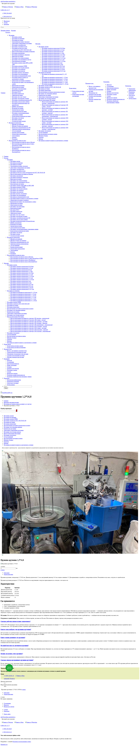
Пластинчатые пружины (19, 61)
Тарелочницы (16, 135)
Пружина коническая (18, 93)
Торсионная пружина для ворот (21, 42)
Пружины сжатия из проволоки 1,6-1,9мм (53, 54)
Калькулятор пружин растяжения (78, 95)
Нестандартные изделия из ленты (48, 134)
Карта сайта (7, 714)
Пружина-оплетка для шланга (20, 72)
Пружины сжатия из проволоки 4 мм (52, 63)
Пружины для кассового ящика (20, 101)
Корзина (13, 30)
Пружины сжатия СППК (45, 85)
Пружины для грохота (45, 131)
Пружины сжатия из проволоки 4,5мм (52, 64)
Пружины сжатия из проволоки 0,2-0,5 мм (53, 71)
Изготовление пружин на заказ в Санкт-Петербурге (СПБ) (26, 258)
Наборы (41, 139)
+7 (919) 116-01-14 (9, 675)
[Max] (19, 7)
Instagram (6, 24)
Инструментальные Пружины (47, 100)
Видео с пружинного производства (94, 87)
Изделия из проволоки (15, 122)
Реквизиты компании (132, 92)
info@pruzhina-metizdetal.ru (8, 1)
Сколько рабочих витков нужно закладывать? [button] (16, 621)
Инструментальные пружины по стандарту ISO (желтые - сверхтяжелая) (55, 128)
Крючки (14, 137)
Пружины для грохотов (18, 71)
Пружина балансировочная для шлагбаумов (22, 221)
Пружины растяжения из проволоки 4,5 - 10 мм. (55, 84)
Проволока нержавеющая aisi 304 (21, 127)
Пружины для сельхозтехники (20, 58)
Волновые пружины (17, 108)
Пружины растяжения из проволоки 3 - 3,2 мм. (55, 80)
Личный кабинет (5, 30)
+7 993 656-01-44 (7, 16)
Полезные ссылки (112, 94)
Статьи (109, 96)
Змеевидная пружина (18, 110)
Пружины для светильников (20, 74)
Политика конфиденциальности (116, 99)
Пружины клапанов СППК (19, 66)
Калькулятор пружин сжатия (15, 346)
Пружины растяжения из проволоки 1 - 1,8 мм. (55, 77)
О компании (110, 86)
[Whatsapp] (31, 7)
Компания (107, 82)
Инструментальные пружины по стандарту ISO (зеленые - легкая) (28, 326)
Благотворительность (113, 88)
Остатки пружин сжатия (19, 121)
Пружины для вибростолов (19, 46)
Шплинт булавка (43, 135)
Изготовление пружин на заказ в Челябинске (22, 260)
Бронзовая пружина (17, 90)
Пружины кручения (17, 40)
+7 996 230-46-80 (7, 13)
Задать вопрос (132, 98)
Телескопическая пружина (19, 111)
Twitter (6, 22)
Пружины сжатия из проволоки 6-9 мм (52, 51)
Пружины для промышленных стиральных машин (20, 113)
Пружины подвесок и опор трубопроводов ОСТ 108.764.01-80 (21, 49)
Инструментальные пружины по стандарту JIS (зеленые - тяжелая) (28, 323)
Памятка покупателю (113, 93)
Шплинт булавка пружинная (20, 126)
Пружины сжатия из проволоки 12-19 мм (53, 69)
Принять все (4, 744)
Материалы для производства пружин (95, 93)
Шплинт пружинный (18, 124)
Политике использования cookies (22, 741)
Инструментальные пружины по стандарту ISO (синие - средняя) (28, 328)
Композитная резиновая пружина (21, 116)
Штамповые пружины (18, 85)
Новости (109, 84)
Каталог (8, 32)
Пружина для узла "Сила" (19, 97)
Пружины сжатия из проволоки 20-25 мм (53, 66)
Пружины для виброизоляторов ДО (22, 100)
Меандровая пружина (18, 87)
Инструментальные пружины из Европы (23, 51)
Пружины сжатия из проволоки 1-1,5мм (53, 53)
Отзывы (109, 91)
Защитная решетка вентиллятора (21, 129)
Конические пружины (45, 95)
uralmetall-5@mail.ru (9, 678)
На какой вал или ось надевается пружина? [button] (15, 645)
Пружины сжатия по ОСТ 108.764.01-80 (50, 87)
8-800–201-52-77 (5, 10)
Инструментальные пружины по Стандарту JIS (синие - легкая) (28, 320)
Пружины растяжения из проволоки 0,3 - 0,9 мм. (23, 292)
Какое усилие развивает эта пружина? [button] (13, 637)
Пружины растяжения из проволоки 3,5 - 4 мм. (55, 82)
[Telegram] (7, 7)
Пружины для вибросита (19, 45)
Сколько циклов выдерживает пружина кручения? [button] (17, 660)
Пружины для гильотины (19, 88)
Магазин (38, 43)
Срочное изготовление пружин (15, 355)
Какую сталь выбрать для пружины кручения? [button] (16, 629)
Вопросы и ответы (112, 97)
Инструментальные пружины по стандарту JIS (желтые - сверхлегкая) (29, 318)
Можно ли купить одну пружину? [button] (12, 654)
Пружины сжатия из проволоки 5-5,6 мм (53, 50)
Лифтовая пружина (17, 95)
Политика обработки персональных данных (113, 101)
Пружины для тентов (18, 118)
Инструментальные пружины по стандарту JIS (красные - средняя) (28, 321)
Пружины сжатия (17, 37)
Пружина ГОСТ (16, 92)
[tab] (70, 621)
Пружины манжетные (45, 90)
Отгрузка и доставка (132, 96)
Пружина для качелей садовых (20, 98)
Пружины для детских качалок (20, 67)
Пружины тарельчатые (18, 53)
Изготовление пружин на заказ (17, 140)
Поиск (6, 388)
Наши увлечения (111, 89)
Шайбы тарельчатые (17, 106)
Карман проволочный (18, 132)
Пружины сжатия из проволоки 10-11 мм (53, 67)
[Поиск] (29, 27)
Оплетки (41, 137)
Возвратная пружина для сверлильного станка (23, 201)
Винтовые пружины (17, 56)
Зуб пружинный (16, 131)
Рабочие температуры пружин (15, 357)
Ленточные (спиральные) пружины (22, 43)
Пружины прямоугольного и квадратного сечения (20, 78)
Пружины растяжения (18, 38)
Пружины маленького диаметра (21, 54)
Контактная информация (132, 89)
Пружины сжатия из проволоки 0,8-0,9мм (53, 48)
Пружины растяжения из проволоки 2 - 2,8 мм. (55, 79)
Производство (89, 83)
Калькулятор (73, 88)
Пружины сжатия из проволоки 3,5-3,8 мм (53, 61)
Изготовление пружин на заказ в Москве (23, 142)
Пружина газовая (17, 119)
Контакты (128, 86)
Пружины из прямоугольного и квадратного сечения (53, 140)
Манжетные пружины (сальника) (21, 80)
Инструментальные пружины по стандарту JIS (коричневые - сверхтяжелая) (55, 115)
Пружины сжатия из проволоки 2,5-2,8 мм (53, 58)
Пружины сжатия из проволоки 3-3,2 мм (53, 59)
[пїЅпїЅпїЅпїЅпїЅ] (16, 410)
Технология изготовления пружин (16, 352)
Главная (3, 93)
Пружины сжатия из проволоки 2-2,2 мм (53, 56)
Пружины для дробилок (18, 69)
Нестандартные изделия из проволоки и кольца (52, 92)
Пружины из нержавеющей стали (21, 76)
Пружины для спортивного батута (21, 59)
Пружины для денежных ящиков (48, 93)
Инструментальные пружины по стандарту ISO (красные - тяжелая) (29, 329)
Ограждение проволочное (19, 134)
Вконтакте (7, 21)
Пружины (11, 35)
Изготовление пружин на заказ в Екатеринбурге (23, 261)
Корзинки (15, 139)
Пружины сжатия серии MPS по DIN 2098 (22, 185)
